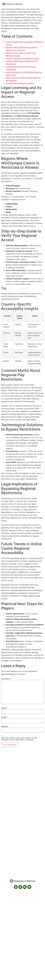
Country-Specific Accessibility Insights (22, 58)
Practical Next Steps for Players (20, 83)
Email (4, 717)
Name (4, 708)
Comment (6, 679)
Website (4, 726)
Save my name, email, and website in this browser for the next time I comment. (19, 739)
